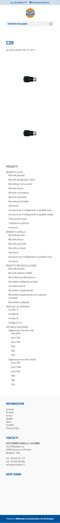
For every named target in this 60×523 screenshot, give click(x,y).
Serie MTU (15, 333)
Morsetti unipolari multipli (20, 273)
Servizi (9, 415)
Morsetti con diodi (16, 248)
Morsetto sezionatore (18, 192)
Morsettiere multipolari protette (22, 281)
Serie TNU (15, 342)
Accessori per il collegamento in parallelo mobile (30, 214)
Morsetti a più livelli (17, 197)
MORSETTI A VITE (14, 172)
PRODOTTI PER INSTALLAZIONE (21, 265)
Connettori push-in (17, 286)
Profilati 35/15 (15, 322)
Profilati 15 (13, 309)
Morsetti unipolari (16, 268)
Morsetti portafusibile (18, 201)
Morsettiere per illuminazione (22, 277)
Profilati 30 (13, 314)
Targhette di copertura (18, 223)
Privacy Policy (12, 428)
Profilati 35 (13, 318)
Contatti (9, 425)
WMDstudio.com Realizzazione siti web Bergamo (35, 519)
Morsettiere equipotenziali (20, 290)
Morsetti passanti (16, 175)
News (8, 421)
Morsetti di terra (15, 188)
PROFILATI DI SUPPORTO (18, 306)
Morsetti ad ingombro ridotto (21, 179)
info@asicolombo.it (15, 464)
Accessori (13, 227)
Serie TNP (15, 337)
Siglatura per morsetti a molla (22, 359)
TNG (13, 350)
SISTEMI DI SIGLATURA (17, 327)
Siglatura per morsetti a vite (21, 330)
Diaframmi (13, 205)
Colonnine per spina (17, 218)
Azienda (10, 409)
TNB (13, 346)
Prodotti (10, 412)
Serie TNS (15, 371)
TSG (13, 355)
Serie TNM (16, 367)
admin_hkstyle (15, 50)
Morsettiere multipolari (19, 302)
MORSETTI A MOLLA (15, 231)
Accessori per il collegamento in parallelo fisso (30, 210)
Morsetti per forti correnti (20, 184)
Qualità (9, 418)
